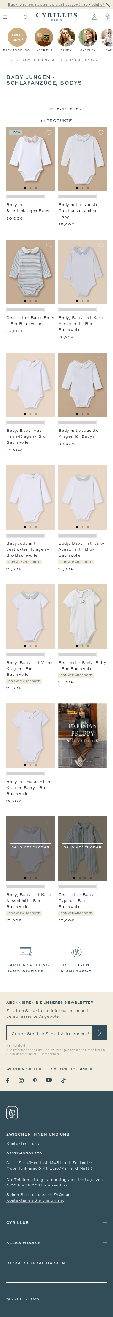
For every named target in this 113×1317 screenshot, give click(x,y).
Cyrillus (17, 1222)
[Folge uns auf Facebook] (7, 1080)
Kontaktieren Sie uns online (34, 1200)
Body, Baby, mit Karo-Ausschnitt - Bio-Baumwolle (81, 323)
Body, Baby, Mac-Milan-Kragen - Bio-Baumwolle (26, 436)
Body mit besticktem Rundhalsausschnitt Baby (80, 210)
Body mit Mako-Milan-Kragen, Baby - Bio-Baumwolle (29, 787)
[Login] (94, 17)
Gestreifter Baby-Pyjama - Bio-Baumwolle (77, 900)
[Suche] (26, 17)
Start (10, 60)
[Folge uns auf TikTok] (63, 1080)
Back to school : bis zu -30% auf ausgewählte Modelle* (56, 5)
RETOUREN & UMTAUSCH (76, 967)
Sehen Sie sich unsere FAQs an (38, 1194)
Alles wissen (23, 1242)
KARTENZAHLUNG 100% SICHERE (28, 967)
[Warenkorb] (107, 17)
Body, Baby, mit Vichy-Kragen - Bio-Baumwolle (30, 668)
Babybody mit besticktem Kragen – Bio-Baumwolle (28, 549)
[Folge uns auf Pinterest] (35, 1080)
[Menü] (5, 17)
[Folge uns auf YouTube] (49, 1080)
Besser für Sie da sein (35, 1262)
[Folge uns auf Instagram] (21, 1080)
